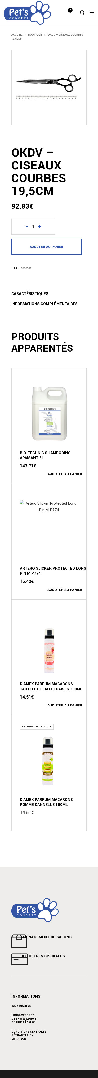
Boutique (35, 34)
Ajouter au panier (46, 246)
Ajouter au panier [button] (64, 474)
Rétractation (22, 1035)
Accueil (16, 34)
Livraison (18, 1039)
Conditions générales (28, 1032)
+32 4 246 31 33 (21, 1006)
